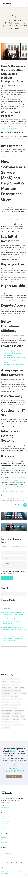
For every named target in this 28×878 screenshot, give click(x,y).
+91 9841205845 (14, 771)
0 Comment (21, 85)
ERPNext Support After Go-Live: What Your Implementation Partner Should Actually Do (14, 606)
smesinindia (24, 502)
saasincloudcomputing (5, 502)
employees (14, 690)
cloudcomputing (15, 684)
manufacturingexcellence (7, 710)
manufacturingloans (6, 713)
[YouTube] (2, 867)
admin (5, 85)
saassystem (19, 502)
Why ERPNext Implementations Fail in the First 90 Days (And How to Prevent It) (14, 630)
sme (18, 719)
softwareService (5, 722)
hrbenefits (20, 699)
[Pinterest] (21, 862)
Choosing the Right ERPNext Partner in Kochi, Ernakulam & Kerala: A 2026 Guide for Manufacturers (14, 638)
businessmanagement (15, 681)
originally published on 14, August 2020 (17, 218)
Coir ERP (15, 687)
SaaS (8, 63)
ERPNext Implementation (7, 696)
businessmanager (5, 684)
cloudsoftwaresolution (6, 687)
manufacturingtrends (17, 713)
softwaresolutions (5, 725)
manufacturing (13, 707)
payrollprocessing (5, 716)
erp (20, 690)
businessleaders (5, 681)
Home (9, 20)
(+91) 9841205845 (5, 805)
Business (17, 20)
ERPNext (15, 693)
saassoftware (13, 502)
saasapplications (9, 500)
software (23, 719)
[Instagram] (16, 862)
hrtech (7, 702)
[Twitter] (12, 862)
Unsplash (22, 491)
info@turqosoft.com (5, 802)
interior (18, 702)
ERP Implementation (6, 693)
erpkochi (3, 497)
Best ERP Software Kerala (7, 678)
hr (14, 699)
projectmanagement (6, 719)
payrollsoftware (15, 716)
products (22, 716)
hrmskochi (3, 500)
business (17, 678)
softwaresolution (14, 722)
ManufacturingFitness (19, 710)
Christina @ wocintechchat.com (10, 491)
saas (14, 719)
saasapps (15, 500)
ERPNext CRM (22, 693)
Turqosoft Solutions (6, 727)
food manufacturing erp (7, 699)
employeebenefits (6, 690)
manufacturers (5, 707)
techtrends (14, 725)
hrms (3, 702)
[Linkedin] (7, 862)
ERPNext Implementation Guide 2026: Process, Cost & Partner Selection (14, 613)
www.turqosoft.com (5, 807)
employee (22, 687)
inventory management (15, 704)
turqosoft (21, 725)
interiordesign (5, 704)
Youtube (15, 486)
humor (13, 702)
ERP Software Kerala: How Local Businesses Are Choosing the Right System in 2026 (13, 621)
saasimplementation (21, 500)
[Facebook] (2, 862)
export (16, 696)
